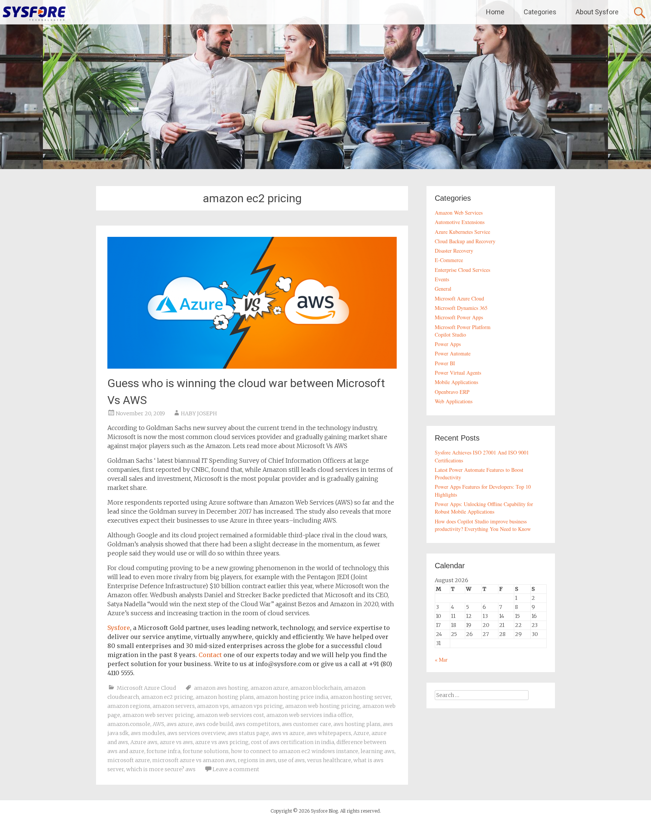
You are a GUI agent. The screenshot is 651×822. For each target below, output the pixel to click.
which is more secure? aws (161, 769)
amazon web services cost (230, 715)
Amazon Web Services (459, 212)
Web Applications (453, 401)
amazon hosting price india (292, 697)
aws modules (148, 733)
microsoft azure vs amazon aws (193, 760)
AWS (158, 724)
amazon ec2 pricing (167, 697)
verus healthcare (329, 760)
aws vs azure (287, 733)
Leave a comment (235, 769)
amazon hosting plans (225, 697)
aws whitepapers (329, 733)
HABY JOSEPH (199, 413)
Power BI (445, 363)
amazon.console (128, 724)
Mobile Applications (456, 382)
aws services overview (196, 733)
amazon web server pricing (158, 715)
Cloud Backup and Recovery (465, 241)
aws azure (180, 724)
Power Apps (448, 344)
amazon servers (174, 706)
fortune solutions (206, 751)
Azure (361, 733)
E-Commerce (449, 260)
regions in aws (257, 760)
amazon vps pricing (257, 706)
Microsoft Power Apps (459, 317)
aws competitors (257, 724)
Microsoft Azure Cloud (146, 688)
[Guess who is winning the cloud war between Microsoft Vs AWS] (252, 366)
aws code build (214, 724)
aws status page (248, 733)
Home (495, 12)
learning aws (377, 751)
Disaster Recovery (454, 250)
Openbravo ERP (452, 391)
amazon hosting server (360, 697)
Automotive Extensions (459, 222)
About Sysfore (597, 12)
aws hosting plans (357, 724)
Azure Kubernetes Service (462, 231)
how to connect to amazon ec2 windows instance (294, 751)
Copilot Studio (450, 334)
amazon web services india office (309, 715)
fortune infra (163, 751)
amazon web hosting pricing (322, 706)
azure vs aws (176, 742)
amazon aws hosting (221, 688)
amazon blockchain (316, 688)
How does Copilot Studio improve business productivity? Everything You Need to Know (483, 525)
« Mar (441, 659)
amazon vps (213, 706)
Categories (540, 12)
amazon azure (269, 688)
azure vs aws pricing (222, 742)
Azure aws (143, 742)
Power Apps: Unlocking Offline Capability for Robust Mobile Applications (484, 507)
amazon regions (128, 706)
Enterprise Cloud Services (462, 269)
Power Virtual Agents (458, 372)
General (443, 288)
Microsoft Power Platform (463, 327)
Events (442, 279)
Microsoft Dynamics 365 (461, 307)
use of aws (291, 760)
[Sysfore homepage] (34, 13)
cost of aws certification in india (292, 742)
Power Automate (453, 353)
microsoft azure (128, 760)
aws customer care (306, 724)
